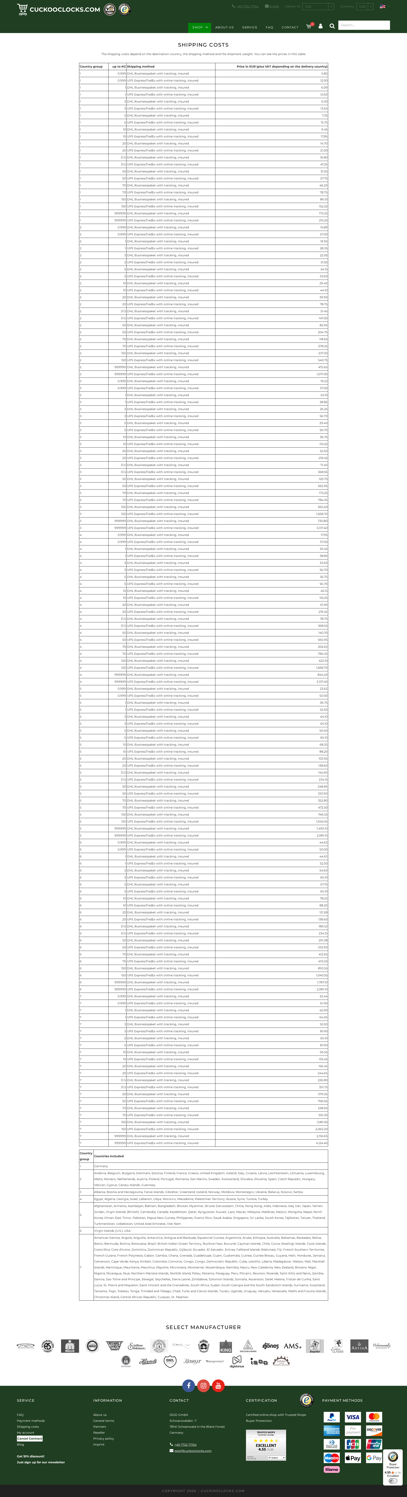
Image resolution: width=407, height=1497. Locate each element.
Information (107, 1400)
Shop (197, 27)
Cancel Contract (29, 1438)
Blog (20, 1444)
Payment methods (31, 1421)
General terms (103, 1421)
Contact (290, 27)
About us (224, 27)
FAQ (269, 27)
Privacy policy (103, 1438)
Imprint (99, 1444)
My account (25, 1433)
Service (249, 27)
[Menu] (400, 1451)
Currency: (347, 6)
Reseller (99, 1433)
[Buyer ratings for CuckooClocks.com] (266, 1447)
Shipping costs (28, 1427)
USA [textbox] (308, 6)
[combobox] (318, 6)
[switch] (393, 1480)
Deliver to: (293, 6)
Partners (99, 1427)
